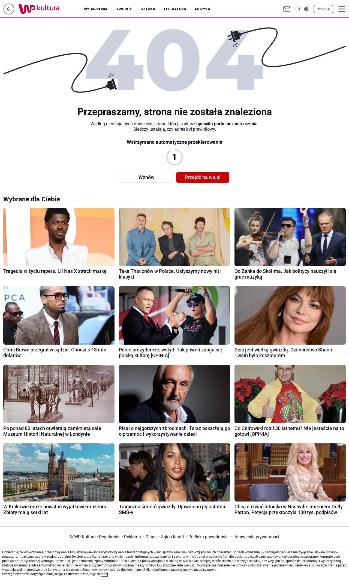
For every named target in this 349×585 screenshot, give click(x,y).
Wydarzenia (95, 9)
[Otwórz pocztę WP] (286, 9)
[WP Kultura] (51, 9)
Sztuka (148, 9)
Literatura (175, 9)
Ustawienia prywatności (255, 536)
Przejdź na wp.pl (203, 177)
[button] (302, 9)
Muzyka (202, 9)
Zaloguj (323, 9)
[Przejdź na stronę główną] (8, 13)
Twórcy (124, 9)
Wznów (146, 177)
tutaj (104, 574)
